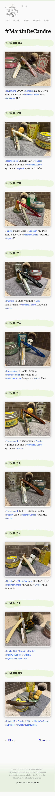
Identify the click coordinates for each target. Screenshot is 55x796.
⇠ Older (10, 740)
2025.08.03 (13, 43)
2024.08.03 (13, 673)
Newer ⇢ (44, 740)
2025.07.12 (12, 533)
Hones (26, 20)
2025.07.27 (13, 253)
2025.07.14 (12, 463)
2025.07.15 (12, 393)
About (46, 20)
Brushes (37, 20)
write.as (35, 782)
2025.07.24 (13, 323)
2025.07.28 (13, 183)
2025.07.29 (13, 113)
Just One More (12, 6)
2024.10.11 (12, 603)
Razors (16, 20)
